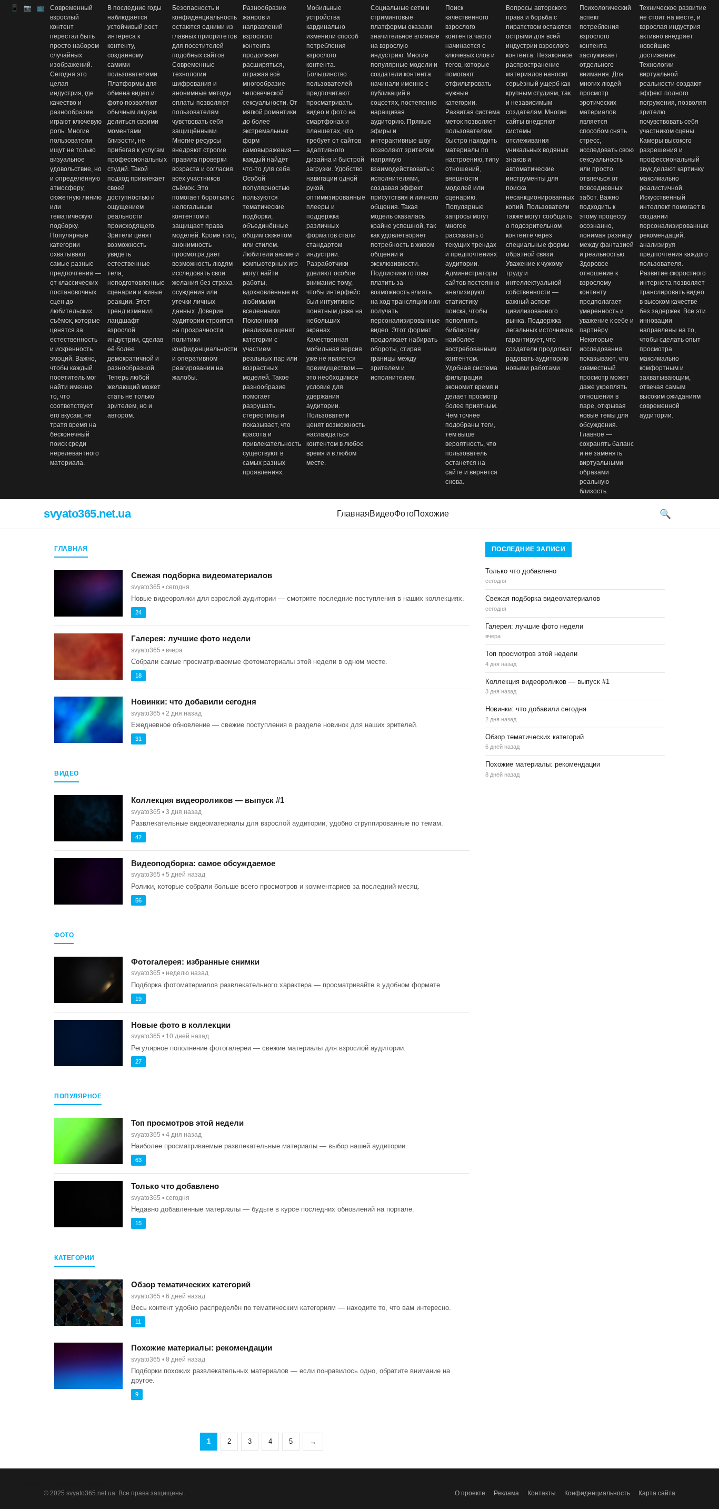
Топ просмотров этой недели (187, 1122)
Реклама (506, 1493)
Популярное (29, 1483)
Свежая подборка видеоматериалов (201, 575)
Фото (404, 513)
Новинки (60, 1483)
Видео (382, 513)
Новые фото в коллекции (181, 1024)
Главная (353, 513)
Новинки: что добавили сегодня (193, 701)
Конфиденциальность (597, 1493)
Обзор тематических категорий (191, 1284)
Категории (88, 1483)
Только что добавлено (175, 1186)
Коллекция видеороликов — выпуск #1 (207, 800)
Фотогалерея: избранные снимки (195, 961)
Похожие (431, 513)
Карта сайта (656, 1493)
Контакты (541, 1493)
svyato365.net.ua (87, 513)
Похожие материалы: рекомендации (201, 1347)
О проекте (470, 1493)
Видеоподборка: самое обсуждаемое (203, 863)
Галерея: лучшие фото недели (191, 638)
